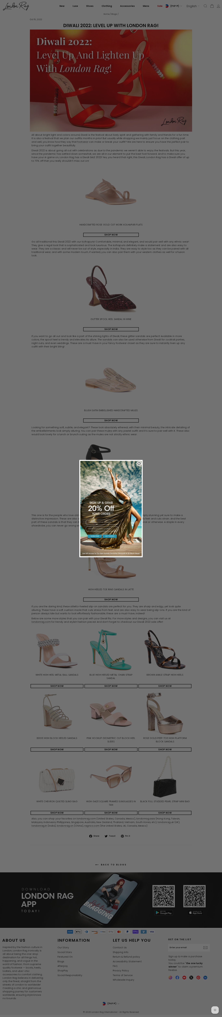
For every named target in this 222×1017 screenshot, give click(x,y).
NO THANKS (109, 536)
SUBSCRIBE (95, 536)
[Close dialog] (139, 464)
